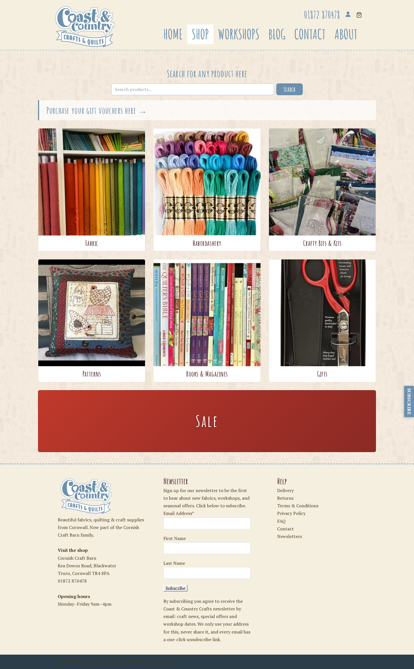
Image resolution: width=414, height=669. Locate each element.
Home (173, 34)
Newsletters (289, 536)
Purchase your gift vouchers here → (96, 110)
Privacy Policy (291, 513)
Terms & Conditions (298, 506)
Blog (276, 34)
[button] (359, 15)
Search (289, 89)
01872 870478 (72, 581)
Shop (200, 34)
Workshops (238, 34)
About (346, 34)
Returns (285, 498)
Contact (310, 34)
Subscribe (409, 401)
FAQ (281, 521)
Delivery (285, 490)
